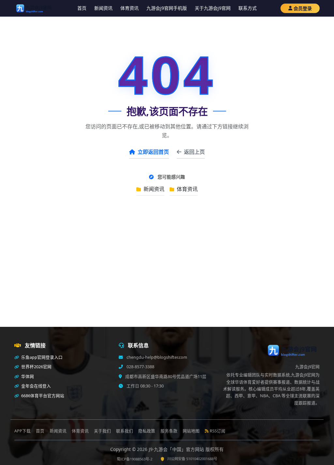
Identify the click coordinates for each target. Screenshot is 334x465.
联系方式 (247, 8)
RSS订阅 (217, 431)
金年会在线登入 (35, 386)
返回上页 (194, 151)
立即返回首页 (153, 151)
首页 (81, 8)
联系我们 (124, 431)
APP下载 (22, 431)
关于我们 (102, 431)
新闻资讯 (103, 8)
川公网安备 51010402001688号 (192, 458)
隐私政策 (146, 431)
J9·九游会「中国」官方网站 (177, 449)
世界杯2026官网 (36, 367)
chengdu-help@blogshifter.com (156, 357)
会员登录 (303, 8)
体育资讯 (129, 8)
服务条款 (168, 431)
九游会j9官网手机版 (166, 8)
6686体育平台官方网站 (42, 396)
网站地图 (191, 431)
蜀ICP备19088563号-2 (134, 459)
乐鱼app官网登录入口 (41, 357)
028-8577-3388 (140, 367)
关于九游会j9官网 (213, 8)
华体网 (27, 376)
